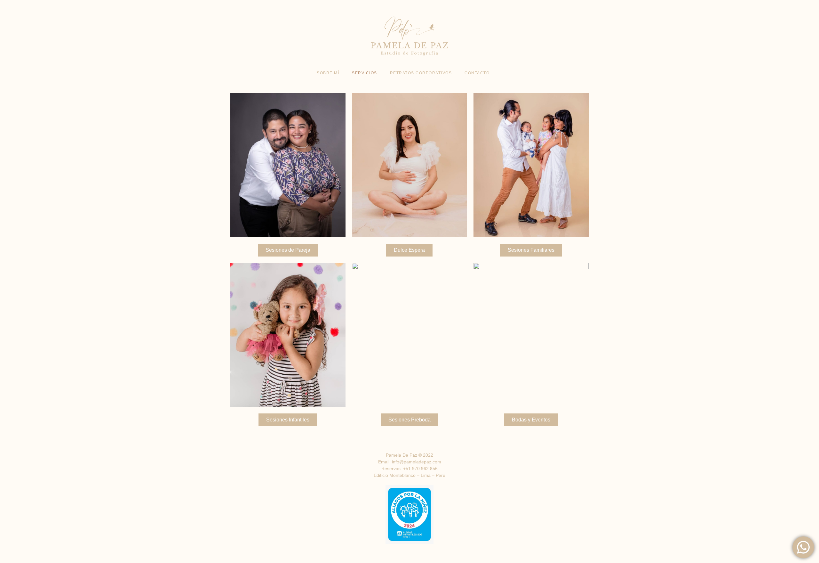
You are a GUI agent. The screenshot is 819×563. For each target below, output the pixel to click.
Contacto (477, 73)
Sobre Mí (328, 73)
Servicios (364, 73)
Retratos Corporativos (421, 73)
